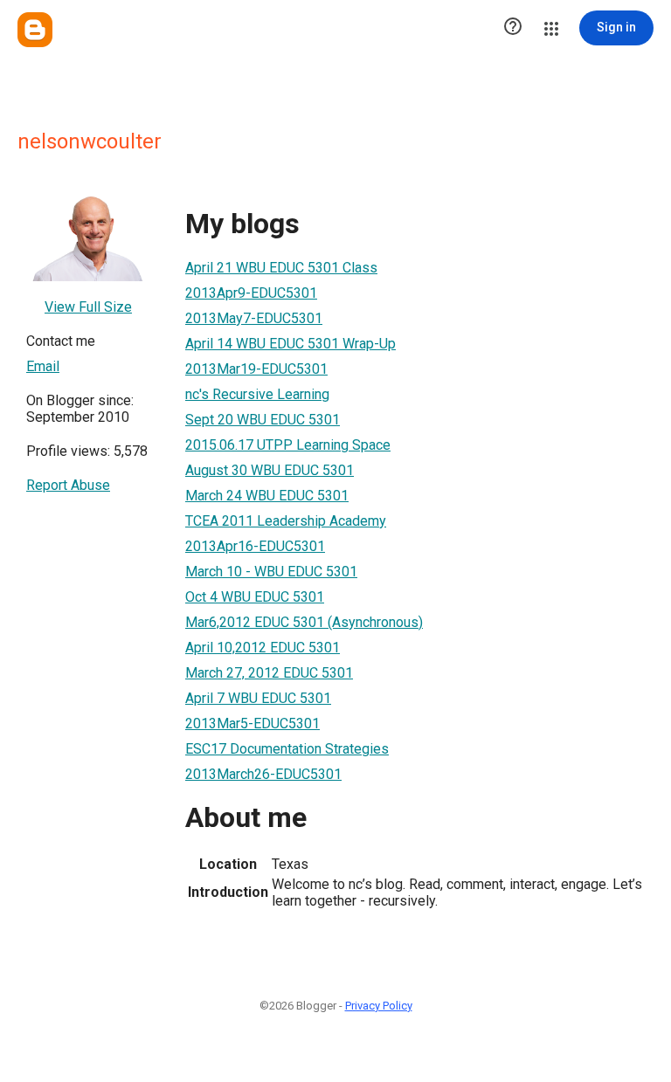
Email (42, 366)
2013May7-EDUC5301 (253, 318)
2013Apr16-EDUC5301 (255, 546)
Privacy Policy (378, 1005)
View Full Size (88, 307)
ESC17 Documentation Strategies (287, 749)
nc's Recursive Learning (257, 394)
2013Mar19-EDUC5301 (256, 369)
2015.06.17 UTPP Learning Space (288, 445)
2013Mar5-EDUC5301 (252, 723)
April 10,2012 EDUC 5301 (262, 647)
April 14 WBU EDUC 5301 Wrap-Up (290, 343)
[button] (513, 28)
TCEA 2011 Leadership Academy (285, 521)
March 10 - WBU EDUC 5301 (271, 571)
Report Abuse (68, 485)
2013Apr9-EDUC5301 (251, 293)
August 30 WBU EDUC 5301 (269, 470)
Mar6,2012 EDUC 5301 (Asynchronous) (304, 622)
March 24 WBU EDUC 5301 (267, 495)
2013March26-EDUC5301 (263, 774)
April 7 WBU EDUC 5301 (258, 698)
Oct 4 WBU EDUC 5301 (254, 597)
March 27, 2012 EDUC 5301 (269, 673)
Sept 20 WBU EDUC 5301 (262, 419)
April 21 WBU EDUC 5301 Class (281, 267)
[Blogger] (34, 29)
